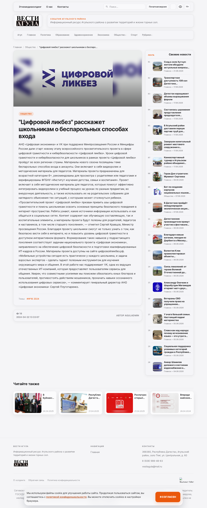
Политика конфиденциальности (63, 480)
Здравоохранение (83, 35)
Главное (31, 35)
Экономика (103, 35)
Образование (62, 35)
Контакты (63, 6)
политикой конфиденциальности (66, 496)
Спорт (134, 35)
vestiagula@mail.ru (152, 466)
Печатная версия (158, 7)
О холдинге (19, 480)
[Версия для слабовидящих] (180, 7)
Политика (45, 35)
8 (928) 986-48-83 (152, 460)
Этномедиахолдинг (30, 6)
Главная (17, 47)
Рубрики (147, 35)
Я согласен (168, 496)
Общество (120, 35)
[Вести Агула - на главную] (27, 20)
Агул (19, 35)
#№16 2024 (33, 298)
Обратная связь (36, 480)
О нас (49, 6)
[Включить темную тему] (173, 7)
